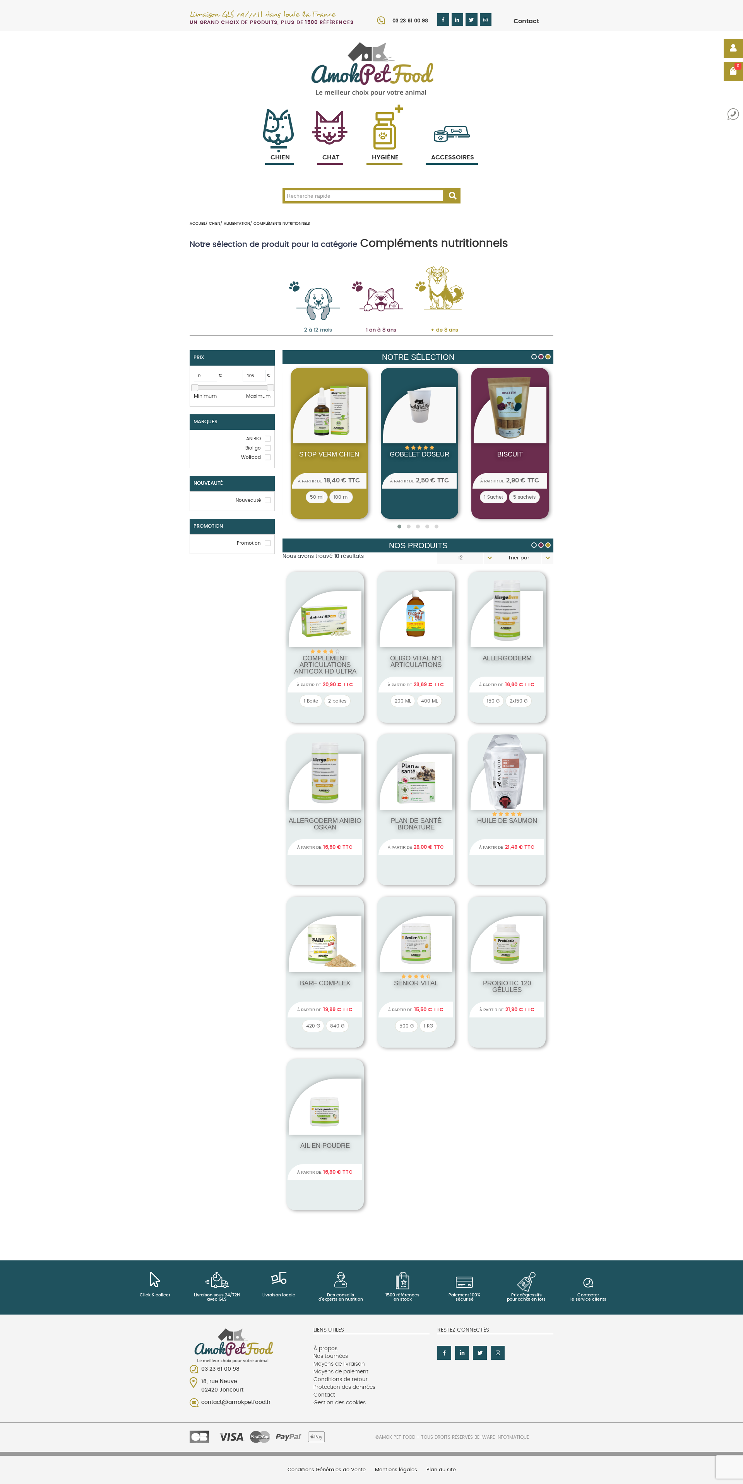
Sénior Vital (416, 983)
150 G (493, 701)
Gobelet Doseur (396, 454)
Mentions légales (396, 1469)
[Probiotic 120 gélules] (509, 954)
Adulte (373, 283)
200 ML (403, 701)
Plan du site (441, 1469)
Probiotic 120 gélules (507, 986)
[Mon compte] (733, 48)
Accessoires (452, 157)
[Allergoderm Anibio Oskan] (321, 791)
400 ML (429, 701)
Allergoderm (507, 658)
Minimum (205, 396)
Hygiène (385, 157)
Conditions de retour (340, 1379)
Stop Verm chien (306, 454)
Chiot (310, 283)
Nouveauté (248, 500)
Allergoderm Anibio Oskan (325, 824)
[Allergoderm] (502, 629)
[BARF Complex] (327, 954)
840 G (337, 1026)
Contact (526, 21)
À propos (325, 1348)
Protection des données (344, 1387)
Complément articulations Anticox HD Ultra (325, 665)
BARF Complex (325, 983)
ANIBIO (253, 438)
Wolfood (251, 457)
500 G (406, 1026)
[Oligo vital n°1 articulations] (418, 629)
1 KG (428, 1026)
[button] (399, 526)
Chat (330, 157)
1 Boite (311, 701)
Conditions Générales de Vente (327, 1469)
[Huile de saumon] (509, 791)
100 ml (317, 497)
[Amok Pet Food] (371, 69)
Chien (280, 157)
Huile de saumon (507, 820)
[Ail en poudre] (327, 1116)
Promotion (249, 543)
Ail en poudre (325, 1145)
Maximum (258, 396)
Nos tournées (330, 1356)
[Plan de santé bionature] (418, 791)
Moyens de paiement (340, 1372)
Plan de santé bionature (416, 824)
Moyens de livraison (339, 1364)
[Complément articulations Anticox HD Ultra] (327, 629)
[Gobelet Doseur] (396, 409)
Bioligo (253, 448)
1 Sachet (470, 497)
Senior (436, 283)
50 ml (293, 497)
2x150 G (518, 701)
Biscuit (486, 454)
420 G (313, 1026)
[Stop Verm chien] (305, 426)
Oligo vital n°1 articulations (416, 661)
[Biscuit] (486, 426)
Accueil (197, 224)
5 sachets (501, 497)
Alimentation (237, 224)
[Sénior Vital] (418, 954)
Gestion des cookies (339, 1402)
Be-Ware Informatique (501, 1437)
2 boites (337, 701)
